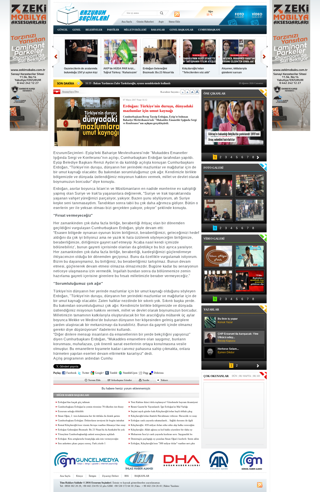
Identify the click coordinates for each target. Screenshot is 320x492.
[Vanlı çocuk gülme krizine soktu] (249, 256)
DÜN (234, 376)
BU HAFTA (245, 376)
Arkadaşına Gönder (121, 380)
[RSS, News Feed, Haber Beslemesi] (177, 14)
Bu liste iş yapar (228, 320)
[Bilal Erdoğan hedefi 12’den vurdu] (218, 281)
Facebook (71, 372)
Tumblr (113, 372)
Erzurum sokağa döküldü (71, 411)
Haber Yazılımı (171, 486)
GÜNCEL (62, 29)
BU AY (256, 376)
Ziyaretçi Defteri (110, 476)
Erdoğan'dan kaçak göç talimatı (74, 402)
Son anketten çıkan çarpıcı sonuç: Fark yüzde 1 (82, 443)
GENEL (76, 29)
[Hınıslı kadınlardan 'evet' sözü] (218, 185)
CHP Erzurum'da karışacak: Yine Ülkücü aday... (238, 337)
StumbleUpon (130, 372)
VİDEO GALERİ (214, 238)
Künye (79, 476)
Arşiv (161, 21)
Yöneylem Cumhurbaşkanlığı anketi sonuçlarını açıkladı (86, 434)
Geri (55, 56)
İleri (264, 56)
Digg (145, 372)
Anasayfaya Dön (70, 91)
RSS (127, 476)
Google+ (99, 372)
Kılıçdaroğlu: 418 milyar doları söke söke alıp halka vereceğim (162, 425)
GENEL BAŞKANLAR (181, 29)
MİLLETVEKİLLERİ (135, 29)
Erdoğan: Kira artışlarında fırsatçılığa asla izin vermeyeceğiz (88, 439)
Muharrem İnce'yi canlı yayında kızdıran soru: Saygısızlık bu (161, 434)
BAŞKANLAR (142, 476)
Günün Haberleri (145, 21)
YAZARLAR (211, 309)
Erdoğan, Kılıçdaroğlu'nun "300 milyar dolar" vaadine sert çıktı (163, 443)
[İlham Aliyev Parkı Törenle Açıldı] (218, 256)
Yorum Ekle (94, 380)
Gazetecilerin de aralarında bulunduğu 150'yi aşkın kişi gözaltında (80, 72)
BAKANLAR (158, 29)
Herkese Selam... (228, 350)
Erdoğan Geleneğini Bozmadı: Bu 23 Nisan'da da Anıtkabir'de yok (158, 72)
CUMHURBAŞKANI (209, 29)
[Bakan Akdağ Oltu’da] (218, 210)
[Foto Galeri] (238, 15)
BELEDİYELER (94, 29)
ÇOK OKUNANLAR (216, 376)
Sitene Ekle (174, 21)
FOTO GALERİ (213, 167)
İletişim (92, 476)
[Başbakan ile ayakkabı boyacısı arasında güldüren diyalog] (249, 281)
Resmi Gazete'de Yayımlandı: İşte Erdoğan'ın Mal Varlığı (159, 407)
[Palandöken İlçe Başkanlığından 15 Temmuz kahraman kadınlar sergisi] (249, 210)
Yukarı (164, 380)
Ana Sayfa (126, 21)
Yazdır (145, 380)
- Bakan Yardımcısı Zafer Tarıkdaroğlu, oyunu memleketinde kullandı (127, 82)
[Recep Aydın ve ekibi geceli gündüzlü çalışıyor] (249, 185)
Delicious (159, 372)
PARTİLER (113, 29)
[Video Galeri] (257, 15)
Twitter (85, 372)
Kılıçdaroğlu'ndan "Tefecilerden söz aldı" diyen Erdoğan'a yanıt (196, 72)
